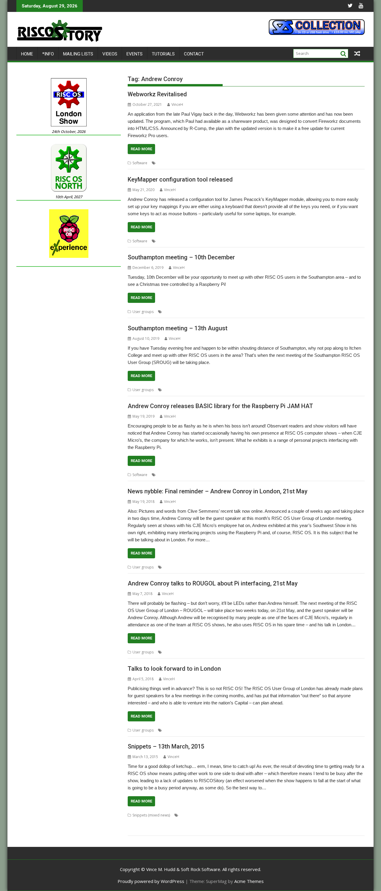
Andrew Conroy (170, 162)
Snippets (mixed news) (151, 815)
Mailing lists (78, 54)
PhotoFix (247, 822)
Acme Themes (249, 881)
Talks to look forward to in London (174, 668)
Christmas (200, 311)
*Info (48, 54)
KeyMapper (270, 241)
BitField (254, 815)
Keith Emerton (273, 730)
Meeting (199, 389)
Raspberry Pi (279, 474)
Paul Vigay (213, 162)
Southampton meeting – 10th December (181, 257)
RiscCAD (148, 829)
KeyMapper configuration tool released (180, 179)
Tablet (186, 829)
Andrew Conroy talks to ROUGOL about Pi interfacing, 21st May (213, 583)
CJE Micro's (201, 652)
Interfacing (226, 474)
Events (135, 54)
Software (139, 162)
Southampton (223, 311)
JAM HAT (245, 474)
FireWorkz (194, 162)
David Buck (292, 815)
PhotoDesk (228, 822)
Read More (141, 149)
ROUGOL (258, 567)
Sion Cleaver (168, 829)
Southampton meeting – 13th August (177, 328)
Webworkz (250, 162)
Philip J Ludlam (204, 822)
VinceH (177, 104)
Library (260, 474)
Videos (109, 54)
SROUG (243, 311)
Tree (255, 311)
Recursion (281, 822)
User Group (258, 389)
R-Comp (231, 162)
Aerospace (172, 730)
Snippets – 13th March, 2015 (166, 746)
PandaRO (182, 822)
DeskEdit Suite (316, 815)
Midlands (153, 822)
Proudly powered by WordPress (151, 881)
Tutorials (163, 54)
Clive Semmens (205, 567)
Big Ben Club (235, 815)
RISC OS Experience (332, 822)
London (226, 567)
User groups (143, 311)
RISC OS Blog (302, 822)
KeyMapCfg (248, 241)
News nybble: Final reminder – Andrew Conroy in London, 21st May (217, 491)
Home (27, 54)
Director (337, 815)
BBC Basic (206, 474)
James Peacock (224, 241)
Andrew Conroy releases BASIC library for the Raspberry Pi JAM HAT (220, 406)
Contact (194, 54)
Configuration (197, 241)
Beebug (215, 815)
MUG (167, 822)
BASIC (191, 474)
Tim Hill (200, 829)
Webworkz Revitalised (157, 94)
